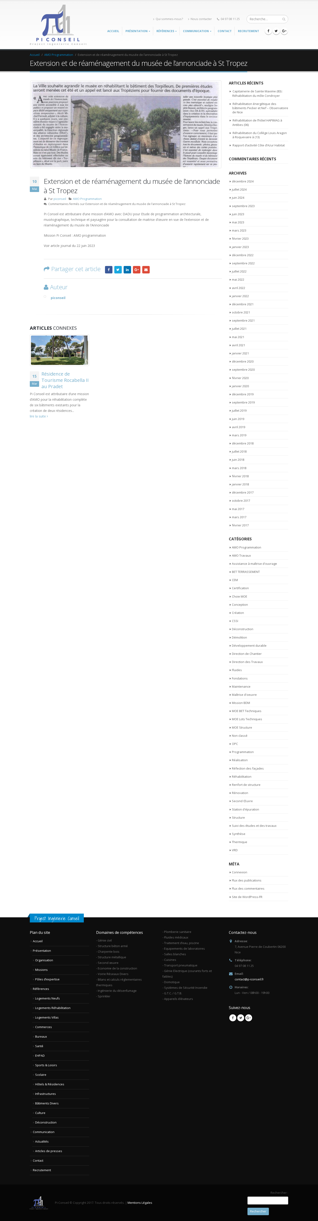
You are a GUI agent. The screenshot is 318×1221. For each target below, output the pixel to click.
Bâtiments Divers (47, 1103)
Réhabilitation (241, 776)
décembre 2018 (243, 443)
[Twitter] (276, 30)
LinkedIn (127, 269)
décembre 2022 (243, 255)
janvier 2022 (240, 296)
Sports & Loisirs (46, 1065)
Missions (41, 970)
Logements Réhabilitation (53, 1008)
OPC (235, 744)
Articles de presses (48, 1151)
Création (238, 613)
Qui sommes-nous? (169, 19)
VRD (235, 850)
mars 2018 (239, 468)
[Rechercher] (283, 19)
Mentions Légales (140, 1202)
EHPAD (40, 1056)
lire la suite (38, 416)
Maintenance (241, 686)
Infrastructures (45, 1094)
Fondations (240, 678)
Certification (240, 588)
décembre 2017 (243, 492)
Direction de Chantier (247, 654)
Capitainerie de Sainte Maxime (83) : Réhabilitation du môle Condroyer (257, 93)
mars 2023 (239, 230)
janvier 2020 (240, 386)
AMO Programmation (87, 199)
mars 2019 (239, 435)
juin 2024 (238, 197)
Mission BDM (241, 703)
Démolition (239, 637)
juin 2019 (238, 419)
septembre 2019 (243, 402)
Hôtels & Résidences (49, 1084)
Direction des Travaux (247, 662)
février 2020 (240, 378)
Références (41, 989)
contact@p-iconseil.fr (249, 979)
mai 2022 (238, 279)
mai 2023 (238, 222)
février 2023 (240, 238)
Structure (238, 817)
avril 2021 (238, 345)
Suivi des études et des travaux (254, 826)
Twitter (118, 269)
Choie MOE (239, 596)
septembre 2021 (243, 320)
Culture (40, 1113)
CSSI (235, 621)
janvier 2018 (240, 484)
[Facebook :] (268, 30)
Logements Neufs (47, 998)
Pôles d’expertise (47, 979)
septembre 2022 (243, 263)
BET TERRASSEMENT (246, 572)
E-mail (146, 269)
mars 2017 (239, 517)
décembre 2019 (243, 394)
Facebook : (108, 269)
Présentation (42, 951)
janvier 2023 (240, 247)
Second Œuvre (242, 801)
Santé (39, 1046)
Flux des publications (246, 880)
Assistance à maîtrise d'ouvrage (254, 564)
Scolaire (40, 1075)
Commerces (43, 1027)
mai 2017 (238, 509)
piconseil (60, 199)
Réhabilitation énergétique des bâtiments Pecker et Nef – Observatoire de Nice (260, 108)
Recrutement (248, 31)
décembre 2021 (243, 304)
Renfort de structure (246, 785)
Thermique (239, 842)
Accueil (113, 31)
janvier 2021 (240, 353)
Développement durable (249, 645)
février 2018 (240, 476)
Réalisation (240, 760)
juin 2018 (238, 459)
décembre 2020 (243, 361)
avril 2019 (238, 427)
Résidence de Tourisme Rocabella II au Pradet (65, 380)
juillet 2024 (239, 189)
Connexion (239, 872)
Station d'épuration (245, 809)
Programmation (243, 752)
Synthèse (238, 834)
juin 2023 (238, 214)
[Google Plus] (284, 30)
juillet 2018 (239, 451)
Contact (225, 31)
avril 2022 (238, 288)
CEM (235, 580)
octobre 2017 (241, 500)
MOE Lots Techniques (247, 719)
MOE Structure (242, 727)
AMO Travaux (241, 555)
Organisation (44, 960)
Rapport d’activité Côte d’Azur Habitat (259, 145)
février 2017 (240, 525)
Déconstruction (242, 629)
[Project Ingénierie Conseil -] (59, 25)
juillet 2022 (239, 271)
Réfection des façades (248, 768)
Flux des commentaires (248, 888)
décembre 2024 (243, 181)
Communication (43, 1132)
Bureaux (41, 1037)
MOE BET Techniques (246, 711)
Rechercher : (279, 1193)
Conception (240, 604)
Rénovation (240, 793)
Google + (136, 269)
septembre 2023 (243, 206)
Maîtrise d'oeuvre (244, 695)
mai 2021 (238, 337)
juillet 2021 (239, 328)
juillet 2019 (239, 410)
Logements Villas (47, 1017)
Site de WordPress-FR (247, 897)
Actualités (42, 1142)
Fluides (237, 670)
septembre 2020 (243, 369)
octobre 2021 (241, 312)
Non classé (239, 735)
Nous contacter (201, 19)
